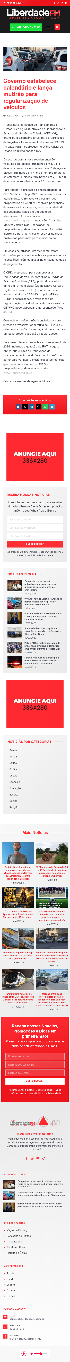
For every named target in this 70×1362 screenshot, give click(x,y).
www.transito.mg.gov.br (18, 220)
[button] (48, 27)
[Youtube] (66, 3)
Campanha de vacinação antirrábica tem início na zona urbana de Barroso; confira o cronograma (40, 585)
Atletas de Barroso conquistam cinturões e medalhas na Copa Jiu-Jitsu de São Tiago (42, 631)
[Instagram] (58, 3)
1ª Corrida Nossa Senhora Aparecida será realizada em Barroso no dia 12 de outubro (18, 914)
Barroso (14, 750)
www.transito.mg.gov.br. (18, 373)
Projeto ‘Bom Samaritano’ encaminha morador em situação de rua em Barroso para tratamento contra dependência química (18, 873)
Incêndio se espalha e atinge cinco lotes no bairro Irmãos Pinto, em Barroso (18, 955)
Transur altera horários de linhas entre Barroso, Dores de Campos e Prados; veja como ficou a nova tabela (18, 998)
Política (14, 769)
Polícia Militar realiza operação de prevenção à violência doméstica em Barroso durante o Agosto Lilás (42, 646)
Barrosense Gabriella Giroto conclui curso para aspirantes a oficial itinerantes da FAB (43, 616)
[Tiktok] (62, 3)
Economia (15, 781)
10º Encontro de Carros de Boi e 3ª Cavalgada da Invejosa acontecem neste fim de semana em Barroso (52, 871)
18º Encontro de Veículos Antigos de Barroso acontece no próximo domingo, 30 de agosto (43, 601)
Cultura (13, 775)
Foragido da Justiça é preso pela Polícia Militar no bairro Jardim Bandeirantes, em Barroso (41, 660)
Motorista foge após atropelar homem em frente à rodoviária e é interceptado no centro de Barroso (52, 957)
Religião (14, 807)
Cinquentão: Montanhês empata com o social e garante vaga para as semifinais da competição (52, 915)
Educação (15, 788)
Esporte (14, 794)
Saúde (13, 762)
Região (14, 800)
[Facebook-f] (54, 3)
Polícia (13, 756)
